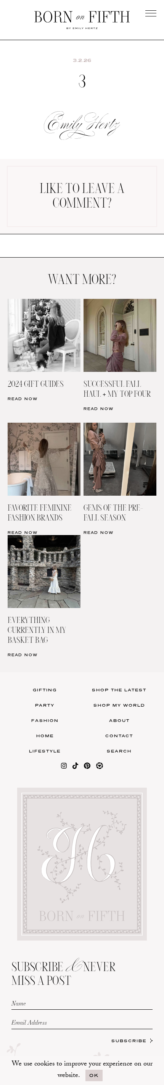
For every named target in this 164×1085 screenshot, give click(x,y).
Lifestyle (45, 751)
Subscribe (128, 1040)
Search (119, 751)
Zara (41, 280)
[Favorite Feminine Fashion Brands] (44, 427)
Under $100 (41, 296)
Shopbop (41, 264)
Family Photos (122, 264)
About (119, 720)
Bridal (123, 280)
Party (45, 705)
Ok (94, 1075)
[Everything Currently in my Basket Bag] (44, 540)
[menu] (150, 13)
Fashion (45, 720)
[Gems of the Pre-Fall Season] (120, 427)
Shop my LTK (122, 296)
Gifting (45, 690)
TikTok (122, 249)
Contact (119, 735)
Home (45, 735)
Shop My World (119, 705)
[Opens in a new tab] (64, 767)
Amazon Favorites (41, 249)
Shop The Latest (119, 690)
